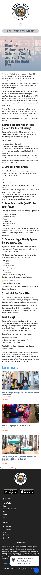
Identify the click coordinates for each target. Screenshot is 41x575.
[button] (20, 24)
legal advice (18, 468)
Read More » (5, 399)
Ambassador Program (9, 509)
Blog (4, 517)
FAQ (4, 511)
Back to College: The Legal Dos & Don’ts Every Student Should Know (20, 393)
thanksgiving (26, 468)
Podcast (5, 514)
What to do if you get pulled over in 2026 (16, 425)
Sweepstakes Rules (9, 563)
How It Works (7, 503)
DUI (12, 468)
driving (7, 468)
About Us (5, 506)
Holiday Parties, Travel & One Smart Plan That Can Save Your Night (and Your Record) (19, 457)
